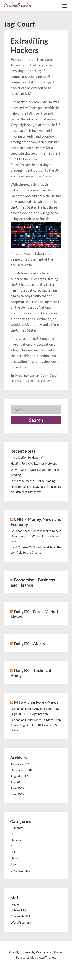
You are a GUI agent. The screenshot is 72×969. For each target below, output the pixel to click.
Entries (18, 910)
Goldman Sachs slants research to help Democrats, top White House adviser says (36, 536)
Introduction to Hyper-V (27, 457)
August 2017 (19, 776)
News (31, 375)
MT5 (14, 852)
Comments (20, 916)
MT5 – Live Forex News (36, 702)
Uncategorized (20, 870)
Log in (15, 904)
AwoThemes (47, 957)
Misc (14, 846)
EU (12, 834)
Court (44, 375)
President (29, 380)
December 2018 (21, 770)
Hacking (20, 375)
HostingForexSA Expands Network (34, 463)
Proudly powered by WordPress (30, 952)
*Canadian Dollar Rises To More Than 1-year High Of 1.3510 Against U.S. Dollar (36, 725)
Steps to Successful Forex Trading (33, 481)
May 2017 (17, 794)
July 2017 (17, 782)
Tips (13, 864)
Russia (41, 380)
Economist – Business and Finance (33, 582)
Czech (54, 375)
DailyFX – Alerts (29, 643)
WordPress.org (21, 922)
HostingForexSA (18, 5)
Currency (17, 828)
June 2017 (17, 788)
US (48, 380)
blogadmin (47, 59)
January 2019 (20, 764)
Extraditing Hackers (29, 45)
